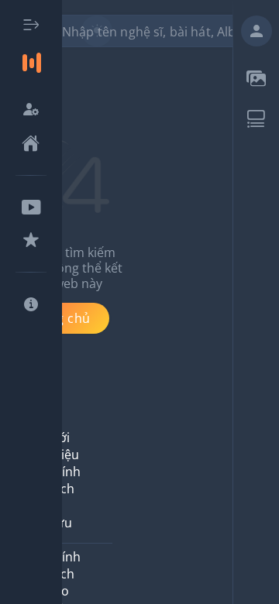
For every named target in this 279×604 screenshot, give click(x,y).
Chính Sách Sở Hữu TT (63, 505)
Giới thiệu (62, 446)
